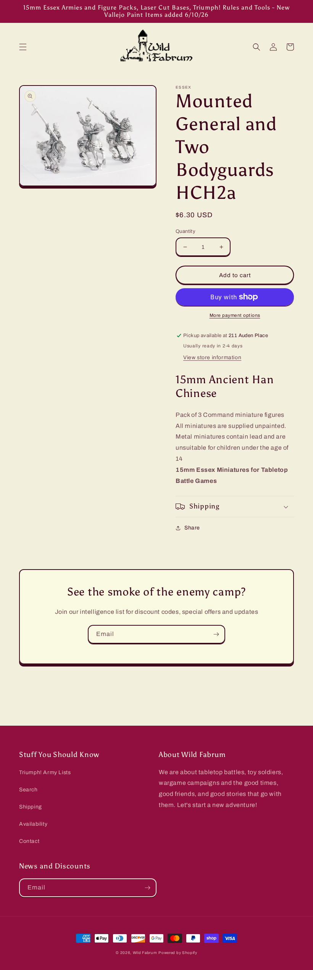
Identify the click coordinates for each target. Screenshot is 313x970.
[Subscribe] (216, 634)
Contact (29, 841)
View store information (212, 357)
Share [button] (192, 528)
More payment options (235, 315)
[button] (23, 47)
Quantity (185, 231)
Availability (33, 824)
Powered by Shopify (177, 953)
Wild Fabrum (145, 953)
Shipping (30, 807)
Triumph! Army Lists (45, 772)
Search (28, 789)
